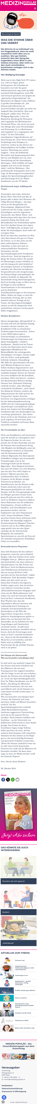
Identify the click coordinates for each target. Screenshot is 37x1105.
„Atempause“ (8, 943)
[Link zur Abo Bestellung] (18, 814)
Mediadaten (7, 1086)
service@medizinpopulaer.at (14, 1079)
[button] (3, 780)
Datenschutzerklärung (12, 1088)
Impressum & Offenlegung (14, 1091)
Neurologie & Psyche (11, 34)
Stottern (5, 912)
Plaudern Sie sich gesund (13, 881)
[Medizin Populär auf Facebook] (4, 1097)
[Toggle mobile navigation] (35, 9)
